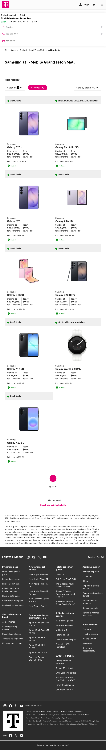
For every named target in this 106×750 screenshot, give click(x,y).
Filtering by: (12, 79)
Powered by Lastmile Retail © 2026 (53, 745)
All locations (10, 50)
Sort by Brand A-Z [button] (87, 87)
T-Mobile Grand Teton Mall (32, 50)
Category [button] (12, 87)
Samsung (35, 87)
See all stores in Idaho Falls (53, 505)
